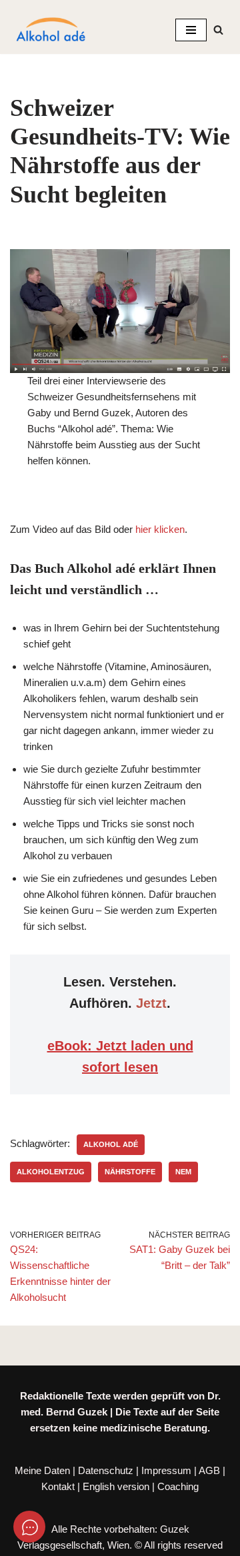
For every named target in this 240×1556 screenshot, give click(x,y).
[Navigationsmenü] (191, 30)
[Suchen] (218, 30)
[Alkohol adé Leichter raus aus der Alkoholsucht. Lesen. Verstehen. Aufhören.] (50, 30)
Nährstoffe (130, 1172)
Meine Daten (42, 1470)
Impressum (166, 1470)
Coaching (178, 1486)
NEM (183, 1172)
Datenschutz (105, 1470)
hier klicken (160, 529)
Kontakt (58, 1486)
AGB (209, 1470)
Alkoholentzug (51, 1172)
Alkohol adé (110, 1144)
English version (116, 1486)
